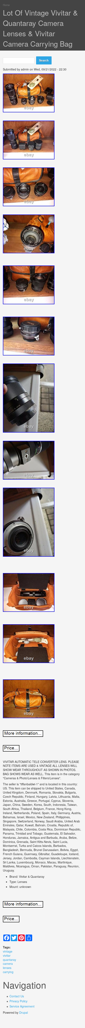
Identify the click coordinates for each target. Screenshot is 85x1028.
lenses (7, 968)
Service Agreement (21, 1006)
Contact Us (16, 996)
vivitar (7, 955)
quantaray (9, 960)
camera (8, 963)
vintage (7, 951)
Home (6, 5)
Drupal (23, 1012)
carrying (8, 972)
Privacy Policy (18, 1001)
